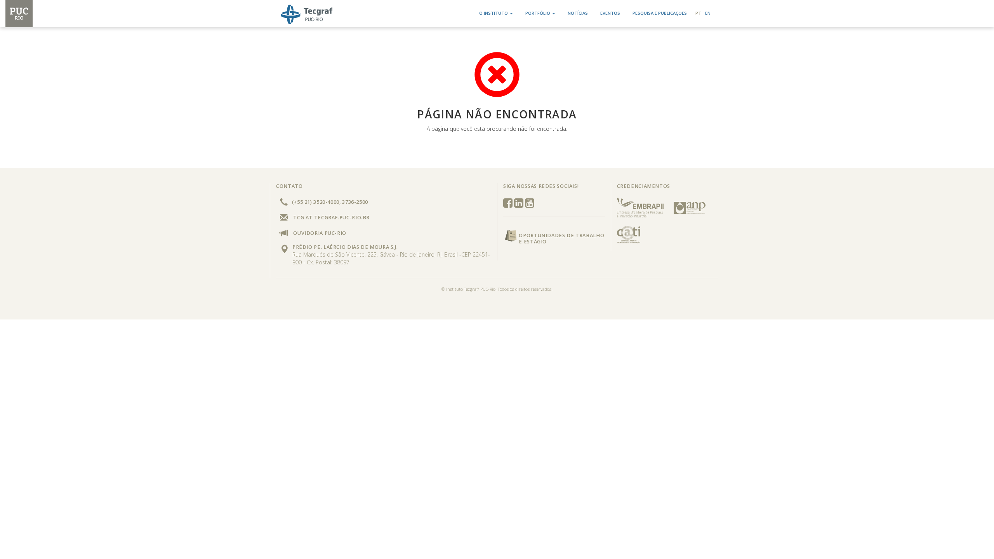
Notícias (578, 13)
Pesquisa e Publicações (660, 13)
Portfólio (537, 13)
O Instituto (493, 13)
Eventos (610, 13)
